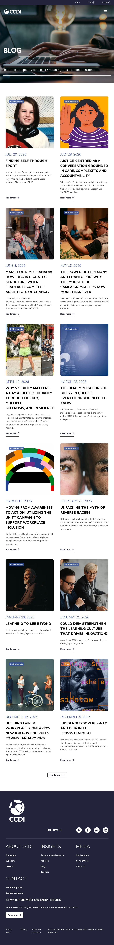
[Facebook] (88, 830)
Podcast (80, 866)
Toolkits (45, 871)
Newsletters (82, 860)
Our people (11, 855)
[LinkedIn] (97, 830)
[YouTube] (79, 830)
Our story (10, 860)
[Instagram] (105, 830)
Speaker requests (14, 892)
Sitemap (24, 929)
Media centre (82, 855)
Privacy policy (9, 930)
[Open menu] (105, 11)
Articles (45, 860)
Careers (10, 866)
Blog (43, 866)
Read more (11, 197)
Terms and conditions (36, 930)
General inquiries (14, 887)
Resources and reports (52, 855)
